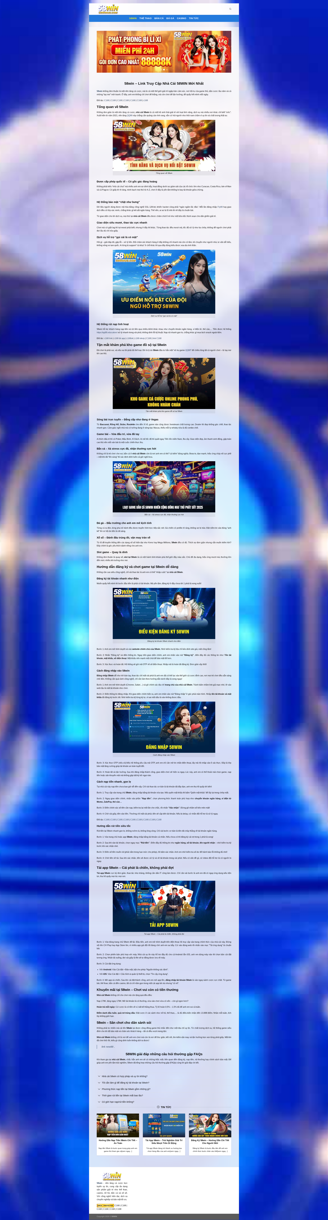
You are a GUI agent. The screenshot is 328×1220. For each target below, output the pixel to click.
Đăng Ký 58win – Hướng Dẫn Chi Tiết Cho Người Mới (210, 1141)
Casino (181, 18)
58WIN (114, 1217)
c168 (145, 100)
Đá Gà (170, 18)
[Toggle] (99, 1076)
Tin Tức (194, 18)
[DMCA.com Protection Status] (105, 1205)
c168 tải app (119, 338)
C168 (106, 100)
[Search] (230, 9)
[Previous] (102, 52)
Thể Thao (145, 18)
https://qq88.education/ (107, 332)
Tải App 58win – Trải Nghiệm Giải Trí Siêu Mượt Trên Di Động (163, 1141)
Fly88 (220, 207)
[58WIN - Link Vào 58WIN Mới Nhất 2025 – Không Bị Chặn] (109, 9)
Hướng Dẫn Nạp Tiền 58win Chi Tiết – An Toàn (118, 1141)
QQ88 (129, 116)
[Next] (225, 52)
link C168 (157, 338)
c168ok (130, 338)
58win (133, 18)
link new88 (107, 1046)
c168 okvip (140, 338)
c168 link (108, 338)
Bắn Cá (159, 18)
